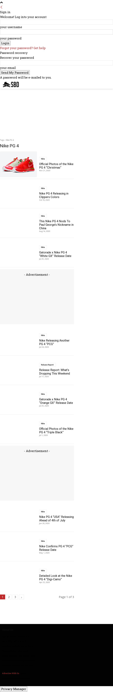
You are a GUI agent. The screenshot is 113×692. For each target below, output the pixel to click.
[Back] (1, 7)
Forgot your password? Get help (23, 48)
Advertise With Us (10, 673)
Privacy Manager (13, 689)
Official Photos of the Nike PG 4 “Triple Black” (56, 430)
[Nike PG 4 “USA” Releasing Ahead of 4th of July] (18, 517)
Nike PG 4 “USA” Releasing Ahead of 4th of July (56, 518)
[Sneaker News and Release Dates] (8, 84)
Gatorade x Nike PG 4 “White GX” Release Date (55, 254)
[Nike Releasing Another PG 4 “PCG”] (18, 341)
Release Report (47, 365)
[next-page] (21, 597)
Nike (43, 159)
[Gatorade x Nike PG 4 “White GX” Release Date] (18, 253)
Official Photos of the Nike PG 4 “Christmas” (56, 165)
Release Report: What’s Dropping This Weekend (54, 371)
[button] (109, 83)
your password (10, 38)
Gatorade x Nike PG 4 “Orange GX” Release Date (56, 401)
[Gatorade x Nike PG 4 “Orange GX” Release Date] (18, 400)
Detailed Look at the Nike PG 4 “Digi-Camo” (55, 577)
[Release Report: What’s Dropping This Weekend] (18, 370)
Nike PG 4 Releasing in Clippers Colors (53, 195)
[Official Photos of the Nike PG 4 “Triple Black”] (18, 429)
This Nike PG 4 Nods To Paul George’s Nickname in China (56, 224)
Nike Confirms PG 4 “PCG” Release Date (56, 548)
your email (8, 68)
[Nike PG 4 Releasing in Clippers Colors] (18, 194)
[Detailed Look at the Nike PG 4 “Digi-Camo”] (18, 576)
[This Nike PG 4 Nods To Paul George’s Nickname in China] (18, 223)
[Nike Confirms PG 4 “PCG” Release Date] (18, 546)
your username (11, 27)
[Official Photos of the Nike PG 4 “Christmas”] (18, 164)
